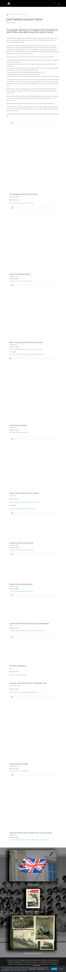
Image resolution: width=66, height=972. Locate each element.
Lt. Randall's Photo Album (33, 953)
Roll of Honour (33, 885)
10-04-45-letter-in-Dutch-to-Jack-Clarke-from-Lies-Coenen (25, 349)
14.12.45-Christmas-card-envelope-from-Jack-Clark (23, 692)
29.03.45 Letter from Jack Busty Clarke (20, 281)
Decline (61, 969)
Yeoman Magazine (32, 912)
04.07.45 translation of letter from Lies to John (22, 508)
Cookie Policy (32, 969)
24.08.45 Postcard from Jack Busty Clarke (21, 591)
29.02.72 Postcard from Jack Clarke (19, 771)
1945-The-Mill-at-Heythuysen (18, 675)
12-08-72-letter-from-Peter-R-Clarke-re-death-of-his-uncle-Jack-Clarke (29, 840)
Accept (54, 969)
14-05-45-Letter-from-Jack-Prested (19, 432)
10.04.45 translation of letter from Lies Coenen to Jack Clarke (26, 354)
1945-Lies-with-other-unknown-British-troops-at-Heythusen (27, 630)
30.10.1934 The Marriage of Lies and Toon (21, 203)
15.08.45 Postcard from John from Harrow (21, 550)
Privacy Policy (41, 969)
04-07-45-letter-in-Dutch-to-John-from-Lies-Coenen (23, 502)
